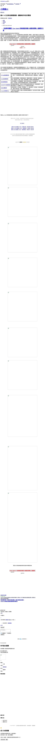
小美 (1, 613)
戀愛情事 (9, 623)
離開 (7, 739)
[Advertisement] (22, 104)
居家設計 (10, 18)
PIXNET (13, 725)
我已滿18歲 (3, 739)
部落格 (4, 22)
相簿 (4, 20)
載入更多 (2, 627)
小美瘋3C (4, 9)
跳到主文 (2, 12)
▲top (1, 625)
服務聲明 (33, 725)
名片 (4, 23)
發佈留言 (2, 634)
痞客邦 (7, 619)
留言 (10, 619)
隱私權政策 (29, 725)
